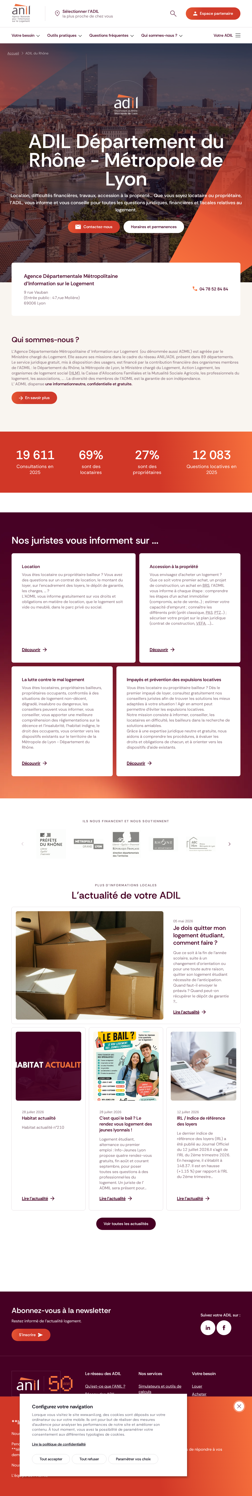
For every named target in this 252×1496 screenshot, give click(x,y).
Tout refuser (89, 1459)
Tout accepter (51, 1459)
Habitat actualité (39, 1118)
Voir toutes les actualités (126, 1223)
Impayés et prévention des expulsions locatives (174, 680)
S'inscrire (27, 1334)
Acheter (199, 1394)
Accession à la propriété (174, 567)
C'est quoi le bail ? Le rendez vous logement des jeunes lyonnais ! (125, 1124)
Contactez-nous (97, 226)
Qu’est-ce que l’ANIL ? (105, 1386)
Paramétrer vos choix (133, 1459)
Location (31, 567)
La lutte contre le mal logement (53, 680)
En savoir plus (37, 397)
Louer (197, 1386)
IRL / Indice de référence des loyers (201, 1121)
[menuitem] (26, 35)
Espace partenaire (216, 13)
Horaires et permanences (154, 226)
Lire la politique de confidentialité (59, 1444)
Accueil (13, 53)
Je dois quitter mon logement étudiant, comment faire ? (199, 935)
